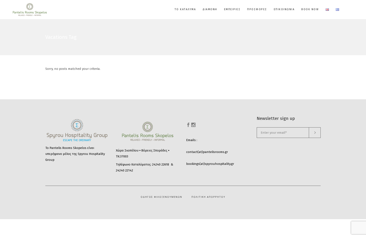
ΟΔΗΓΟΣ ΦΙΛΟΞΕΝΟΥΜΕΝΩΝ (161, 196)
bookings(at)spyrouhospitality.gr (210, 164)
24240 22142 (124, 170)
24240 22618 (160, 164)
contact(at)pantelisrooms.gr (207, 152)
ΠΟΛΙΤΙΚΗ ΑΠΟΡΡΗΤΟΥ (208, 196)
